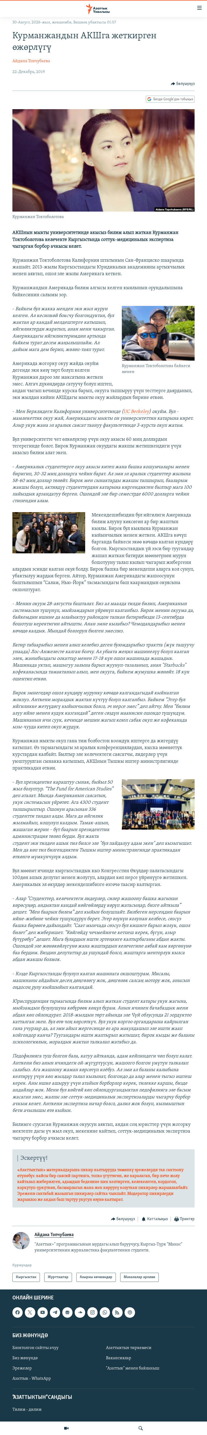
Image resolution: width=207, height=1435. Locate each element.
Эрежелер (22, 1368)
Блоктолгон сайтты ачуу (35, 1348)
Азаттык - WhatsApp (31, 1379)
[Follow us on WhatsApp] (105, 1313)
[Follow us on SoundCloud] (80, 1313)
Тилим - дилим (27, 1410)
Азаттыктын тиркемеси (128, 1348)
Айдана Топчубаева (31, 61)
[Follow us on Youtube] (42, 1313)
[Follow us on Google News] (67, 1313)
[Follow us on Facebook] (17, 1313)
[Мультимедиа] (66, 1428)
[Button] (183, 83)
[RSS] (117, 1313)
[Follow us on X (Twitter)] (30, 1313)
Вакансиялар (118, 1358)
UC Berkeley (136, 411)
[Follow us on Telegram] (55, 1313)
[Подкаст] (130, 1313)
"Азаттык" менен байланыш (132, 1368)
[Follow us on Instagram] (92, 1313)
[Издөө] (141, 1428)
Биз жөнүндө (25, 1358)
